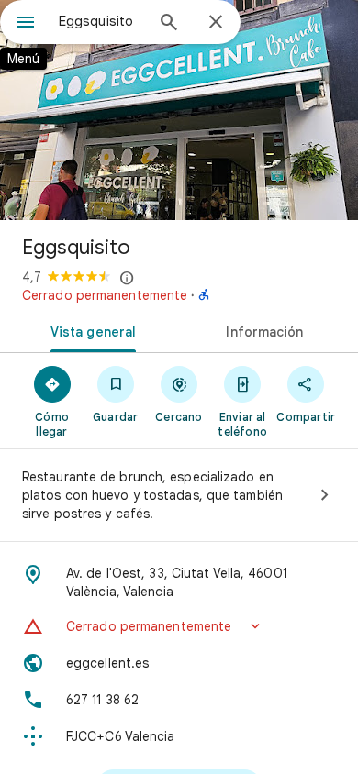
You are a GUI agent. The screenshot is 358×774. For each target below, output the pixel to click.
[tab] (89, 330)
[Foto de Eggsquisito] (179, 110)
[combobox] (101, 21)
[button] (179, 626)
